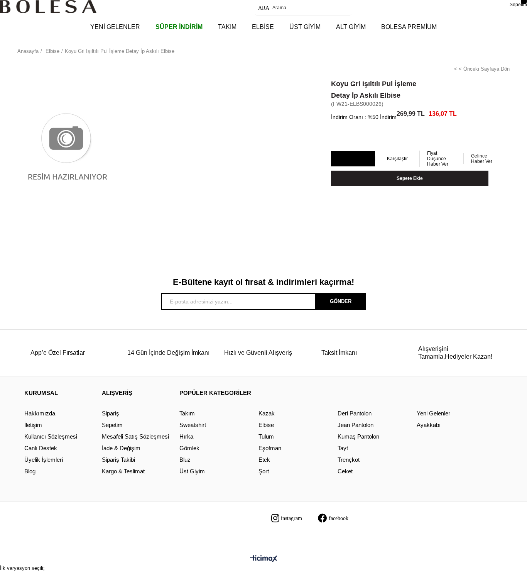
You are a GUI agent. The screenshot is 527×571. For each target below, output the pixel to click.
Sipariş (110, 413)
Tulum (266, 436)
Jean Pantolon (355, 425)
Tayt (343, 448)
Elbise (266, 425)
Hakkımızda (39, 413)
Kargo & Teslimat (123, 471)
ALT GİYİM (351, 27)
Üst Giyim (192, 471)
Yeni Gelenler (433, 413)
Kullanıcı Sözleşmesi (50, 436)
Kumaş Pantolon (358, 436)
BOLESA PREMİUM (409, 27)
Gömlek (189, 448)
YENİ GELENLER (115, 27)
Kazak (266, 413)
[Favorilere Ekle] (352, 159)
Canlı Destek (40, 448)
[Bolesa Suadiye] (48, 6)
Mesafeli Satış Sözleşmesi (135, 436)
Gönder (340, 301)
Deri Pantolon (355, 413)
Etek (264, 459)
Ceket (345, 471)
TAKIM (227, 27)
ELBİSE (263, 27)
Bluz (185, 459)
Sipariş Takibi (118, 459)
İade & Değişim (121, 448)
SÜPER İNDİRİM (179, 27)
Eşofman (269, 448)
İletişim (33, 425)
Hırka (186, 436)
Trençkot (349, 459)
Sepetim (112, 425)
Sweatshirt (192, 425)
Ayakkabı (429, 425)
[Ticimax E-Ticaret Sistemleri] (263, 559)
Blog (29, 471)
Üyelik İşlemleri (43, 459)
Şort (263, 471)
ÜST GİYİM (305, 27)
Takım (187, 413)
